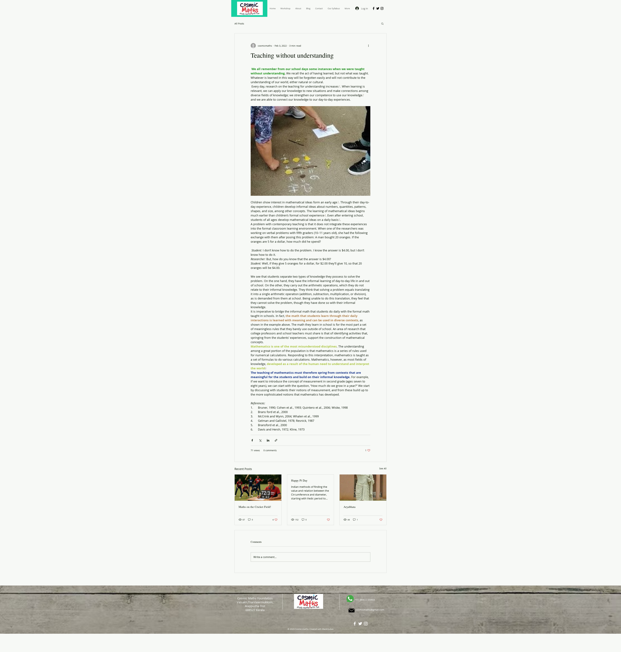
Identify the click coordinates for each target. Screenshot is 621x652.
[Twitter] (378, 8)
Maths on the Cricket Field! (255, 507)
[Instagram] (382, 8)
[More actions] (368, 46)
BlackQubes (327, 629)
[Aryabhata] (363, 488)
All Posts (239, 23)
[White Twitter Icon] (360, 623)
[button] (382, 23)
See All (383, 468)
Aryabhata (349, 507)
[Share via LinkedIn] (268, 440)
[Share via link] (276, 440)
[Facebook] (374, 8)
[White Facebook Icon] (354, 623)
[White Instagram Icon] (365, 623)
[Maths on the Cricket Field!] (258, 488)
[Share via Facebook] (252, 440)
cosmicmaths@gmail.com (370, 609)
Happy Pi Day (299, 480)
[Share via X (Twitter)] (260, 440)
